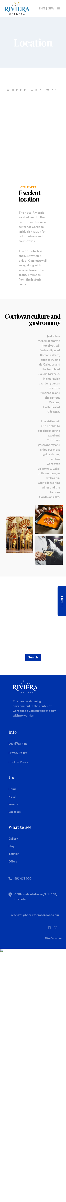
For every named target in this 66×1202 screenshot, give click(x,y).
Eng (42, 8)
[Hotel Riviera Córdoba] (17, 8)
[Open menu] (59, 8)
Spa (51, 8)
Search (33, 657)
